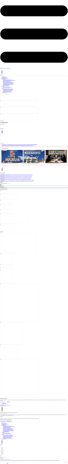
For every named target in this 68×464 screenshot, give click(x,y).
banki (1, 460)
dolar (15, 460)
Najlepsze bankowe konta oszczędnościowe (8, 89)
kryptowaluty (23, 460)
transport (53, 460)
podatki (47, 460)
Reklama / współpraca (4, 403)
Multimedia (3, 86)
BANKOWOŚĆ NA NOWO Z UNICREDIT (8, 83)
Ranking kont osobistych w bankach (7, 90)
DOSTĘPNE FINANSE (6, 85)
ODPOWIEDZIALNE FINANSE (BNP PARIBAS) (9, 80)
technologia (6, 460)
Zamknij (1, 416)
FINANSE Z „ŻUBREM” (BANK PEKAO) (8, 82)
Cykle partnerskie (4, 425)
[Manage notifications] (66, 462)
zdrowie (55, 460)
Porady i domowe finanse (4, 77)
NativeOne (34, 164)
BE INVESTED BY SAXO (6, 431)
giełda (13, 460)
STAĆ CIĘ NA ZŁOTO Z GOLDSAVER (8, 429)
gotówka (38, 460)
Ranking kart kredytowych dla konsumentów (8, 436)
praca (45, 460)
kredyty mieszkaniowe (34, 460)
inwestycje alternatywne (27, 460)
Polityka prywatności (15, 412)
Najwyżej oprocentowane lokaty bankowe (8, 88)
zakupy (2, 460)
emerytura (20, 460)
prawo (4, 460)
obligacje (41, 460)
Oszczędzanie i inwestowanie (5, 78)
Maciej (2, 128)
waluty (57, 460)
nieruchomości (43, 460)
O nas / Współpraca (4, 92)
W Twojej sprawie (4, 76)
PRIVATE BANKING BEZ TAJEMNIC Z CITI (8, 84)
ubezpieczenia (11, 460)
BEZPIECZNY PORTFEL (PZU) (7, 81)
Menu (11, 421)
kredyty (9, 460)
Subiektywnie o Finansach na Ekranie (7, 87)
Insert (7, 463)
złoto (58, 460)
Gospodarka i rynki (4, 424)
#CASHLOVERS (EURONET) (6, 427)
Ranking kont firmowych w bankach (7, 91)
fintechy (31, 460)
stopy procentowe (50, 460)
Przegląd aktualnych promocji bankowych (8, 438)
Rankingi (3, 434)
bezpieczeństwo (17, 460)
